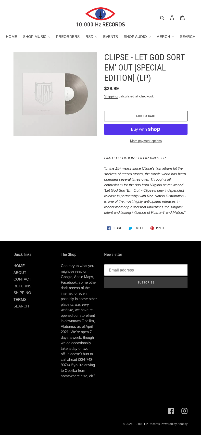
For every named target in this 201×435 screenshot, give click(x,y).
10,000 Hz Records (147, 424)
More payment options (146, 141)
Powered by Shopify (174, 424)
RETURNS (22, 286)
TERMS (19, 299)
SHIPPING (22, 293)
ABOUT (19, 272)
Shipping (111, 96)
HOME (19, 266)
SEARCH (21, 306)
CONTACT (22, 279)
